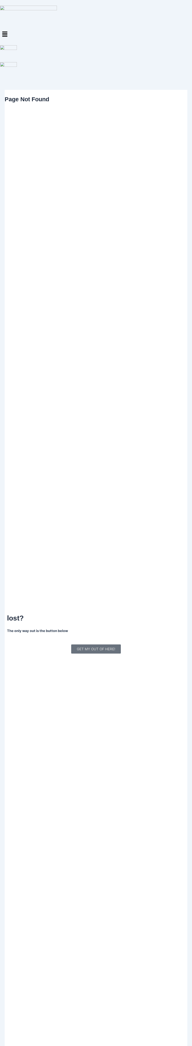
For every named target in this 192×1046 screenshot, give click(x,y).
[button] (96, 34)
